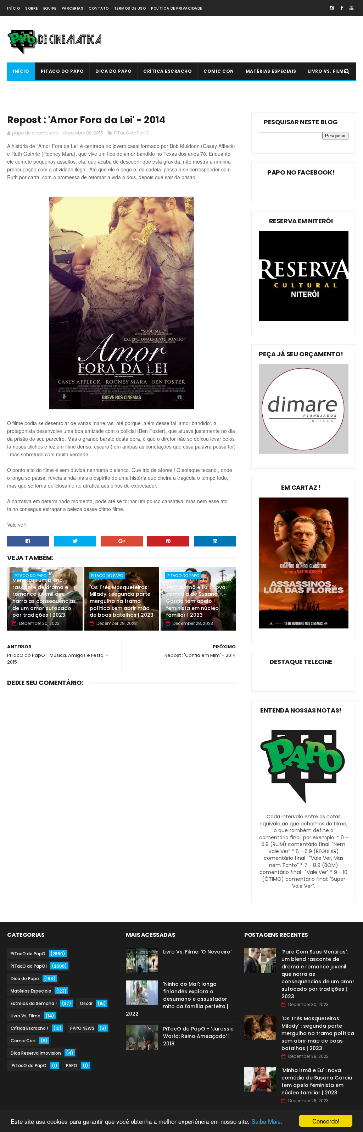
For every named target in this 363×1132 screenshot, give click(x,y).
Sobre (31, 8)
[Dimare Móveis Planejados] (303, 452)
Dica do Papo (113, 71)
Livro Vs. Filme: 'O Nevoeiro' (197, 951)
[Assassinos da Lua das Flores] (303, 626)
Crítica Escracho (167, 71)
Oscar (21, 89)
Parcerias (73, 8)
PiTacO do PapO (62, 71)
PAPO (71, 1065)
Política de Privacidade (176, 8)
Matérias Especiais (271, 71)
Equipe (49, 8)
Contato (99, 8)
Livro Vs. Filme (327, 71)
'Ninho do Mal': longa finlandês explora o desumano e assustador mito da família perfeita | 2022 (177, 998)
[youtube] (351, 8)
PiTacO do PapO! (29, 966)
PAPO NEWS (82, 1028)
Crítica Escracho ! (29, 1028)
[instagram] (331, 8)
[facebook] (341, 8)
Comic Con (218, 71)
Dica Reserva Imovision (36, 1053)
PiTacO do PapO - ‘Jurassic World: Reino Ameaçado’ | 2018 (198, 1036)
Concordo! (326, 1120)
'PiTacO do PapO (28, 1065)
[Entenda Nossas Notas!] (303, 809)
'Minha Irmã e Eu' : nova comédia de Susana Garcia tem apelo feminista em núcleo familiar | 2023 (195, 601)
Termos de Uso (130, 8)
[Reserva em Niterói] (303, 319)
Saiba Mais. (267, 1121)
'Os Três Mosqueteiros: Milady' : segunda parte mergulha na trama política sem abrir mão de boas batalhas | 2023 (121, 601)
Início (13, 8)
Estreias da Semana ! (34, 1003)
